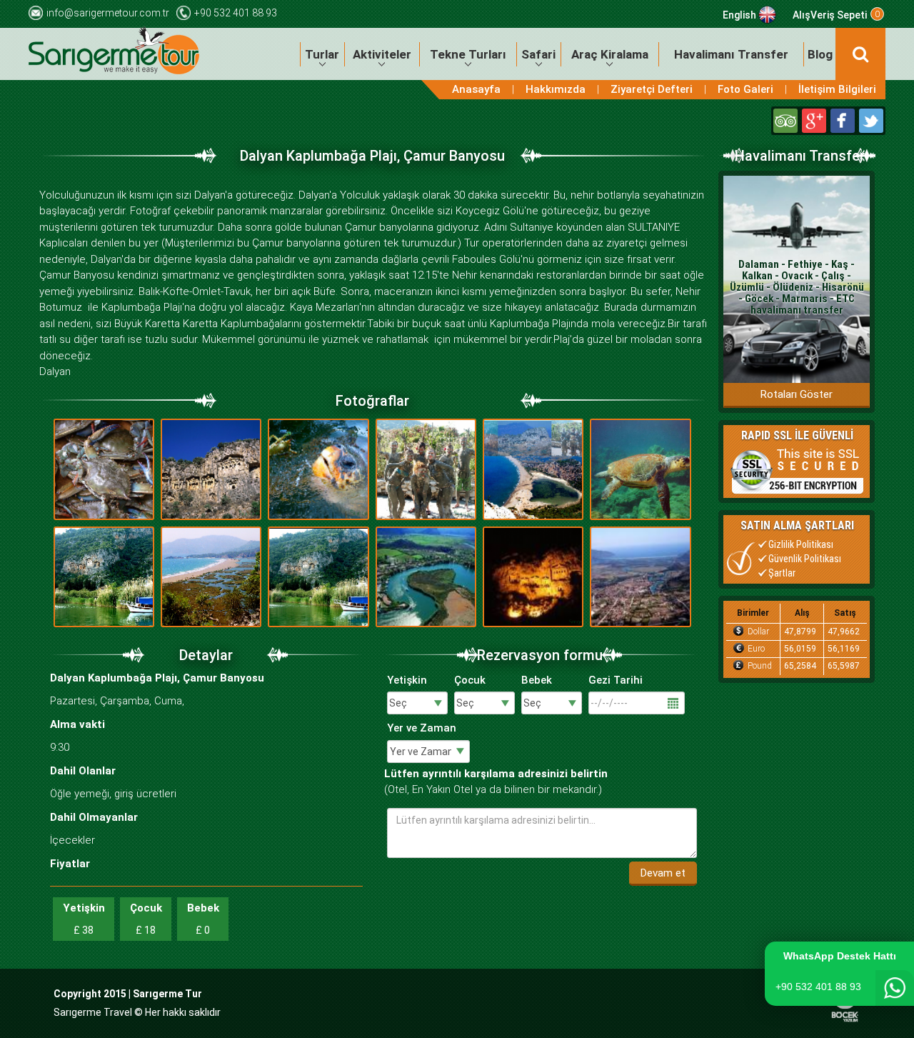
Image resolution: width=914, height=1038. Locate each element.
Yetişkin (407, 680)
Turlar (322, 54)
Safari (538, 54)
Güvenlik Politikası (804, 558)
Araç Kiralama (609, 54)
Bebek (536, 680)
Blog (820, 54)
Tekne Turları (468, 54)
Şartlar (781, 573)
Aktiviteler (382, 54)
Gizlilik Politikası (800, 544)
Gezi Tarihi (615, 680)
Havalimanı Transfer (731, 54)
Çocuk (470, 680)
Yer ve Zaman (421, 728)
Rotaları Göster (796, 394)
